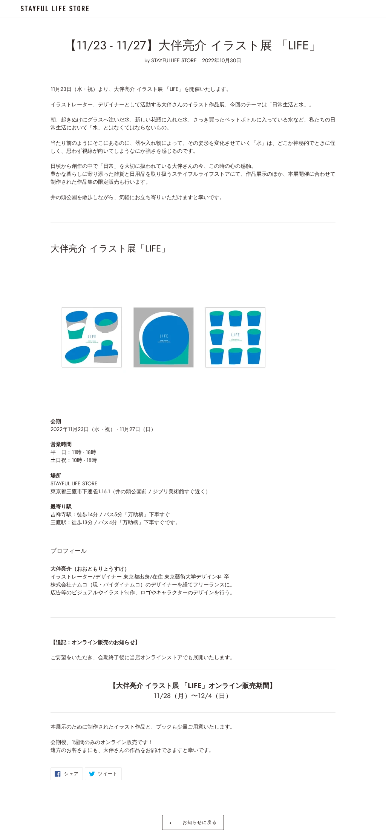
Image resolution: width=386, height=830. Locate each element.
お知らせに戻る (199, 822)
